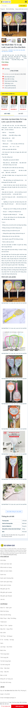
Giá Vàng (24, 702)
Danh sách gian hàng (6, 581)
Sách (1, 643)
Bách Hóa (3, 650)
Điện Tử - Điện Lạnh (6, 607)
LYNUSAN (10, 50)
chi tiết (20, 113)
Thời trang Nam (4, 654)
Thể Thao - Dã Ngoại (6, 636)
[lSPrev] (3, 24)
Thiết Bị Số (3, 622)
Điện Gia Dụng (4, 611)
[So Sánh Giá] (7, 545)
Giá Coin (7, 703)
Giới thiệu (7, 113)
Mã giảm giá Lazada (6, 592)
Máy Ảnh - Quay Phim (6, 629)
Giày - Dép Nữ (4, 671)
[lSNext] (24, 24)
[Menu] (26, 2)
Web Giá (2, 703)
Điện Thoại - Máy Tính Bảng (8, 618)
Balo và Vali (3, 675)
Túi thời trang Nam (5, 661)
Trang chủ (2, 9)
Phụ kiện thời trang (5, 682)
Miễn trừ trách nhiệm (6, 571)
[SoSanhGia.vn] (7, 1)
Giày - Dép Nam (5, 668)
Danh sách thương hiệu (6, 578)
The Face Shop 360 (17, 702)
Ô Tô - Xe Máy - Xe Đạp (7, 639)
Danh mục (3, 574)
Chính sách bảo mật (6, 564)
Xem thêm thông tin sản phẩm (14, 511)
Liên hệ (2, 599)
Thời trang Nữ (4, 657)
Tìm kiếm (22, 5)
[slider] (4, 40)
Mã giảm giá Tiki (5, 588)
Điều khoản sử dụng (6, 567)
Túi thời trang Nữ (5, 664)
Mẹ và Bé (3, 632)
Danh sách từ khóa (5, 585)
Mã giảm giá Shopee (6, 596)
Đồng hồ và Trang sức (6, 679)
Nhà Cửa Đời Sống (10, 9)
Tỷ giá (9, 702)
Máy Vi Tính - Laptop (6, 625)
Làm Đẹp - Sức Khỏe (6, 647)
